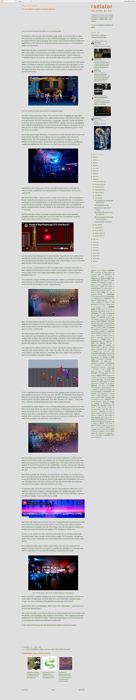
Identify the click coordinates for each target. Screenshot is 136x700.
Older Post (82, 690)
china (109, 290)
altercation (94, 276)
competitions (110, 296)
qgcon (97, 397)
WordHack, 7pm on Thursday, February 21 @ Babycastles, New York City (33, 675)
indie (93, 343)
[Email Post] (39, 647)
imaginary (93, 339)
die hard (110, 309)
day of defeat (96, 306)
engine (103, 313)
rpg (99, 407)
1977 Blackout (79, 123)
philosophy (94, 385)
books (102, 286)
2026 (94, 157)
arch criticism (106, 278)
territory (110, 419)
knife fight (111, 349)
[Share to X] (33, 647)
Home (53, 690)
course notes (101, 300)
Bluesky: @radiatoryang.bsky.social (98, 36)
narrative (94, 373)
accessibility (98, 272)
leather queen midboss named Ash (52, 272)
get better (96, 329)
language (95, 351)
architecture (95, 280)
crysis (92, 302)
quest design (94, 399)
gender (99, 327)
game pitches (100, 323)
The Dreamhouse (60, 38)
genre (41, 649)
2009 (94, 261)
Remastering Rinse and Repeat (103, 222)
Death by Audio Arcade (54, 36)
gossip (111, 329)
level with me (102, 355)
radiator (108, 399)
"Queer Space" (65, 606)
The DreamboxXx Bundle (101, 205)
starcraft (93, 415)
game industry (102, 321)
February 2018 (99, 233)
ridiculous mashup (52, 491)
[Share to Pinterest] (37, 647)
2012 (94, 253)
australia (102, 282)
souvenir (99, 413)
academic (111, 270)
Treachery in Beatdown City (67, 127)
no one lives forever (95, 377)
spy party (110, 413)
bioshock (105, 284)
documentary (102, 311)
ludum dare (107, 361)
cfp (98, 290)
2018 (94, 179)
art (105, 280)
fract (107, 319)
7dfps (104, 270)
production (104, 393)
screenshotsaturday (96, 409)
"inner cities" (78, 115)
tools (92, 427)
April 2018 (98, 228)
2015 (94, 245)
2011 (94, 256)
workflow (108, 435)
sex (104, 409)
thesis (110, 423)
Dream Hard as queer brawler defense (38, 8)
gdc (92, 327)
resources (106, 403)
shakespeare (93, 411)
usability (102, 431)
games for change (109, 323)
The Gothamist (70, 593)
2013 (94, 250)
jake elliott (99, 349)
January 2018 (99, 236)
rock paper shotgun (105, 405)
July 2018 (97, 195)
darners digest (110, 304)
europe (110, 315)
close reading (101, 292)
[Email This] (30, 647)
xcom (92, 437)
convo (92, 300)
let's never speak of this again (102, 352)
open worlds (103, 381)
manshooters (110, 363)
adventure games (96, 274)
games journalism (98, 325)
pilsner (103, 385)
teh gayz (101, 419)
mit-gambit (96, 369)
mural (99, 371)
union (107, 429)
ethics (98, 315)
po (113, 387)
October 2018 (99, 187)
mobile (102, 369)
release (67, 649)
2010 (94, 258)
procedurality (107, 391)
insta (111, 343)
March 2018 (98, 230)
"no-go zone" (57, 120)
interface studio (95, 347)
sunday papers (108, 415)
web (92, 435)
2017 (94, 239)
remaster (112, 401)
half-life (102, 331)
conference (107, 298)
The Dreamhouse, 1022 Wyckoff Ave (42, 615)
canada (93, 290)
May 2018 (98, 225)
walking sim (109, 433)
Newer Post (25, 690)
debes (104, 306)
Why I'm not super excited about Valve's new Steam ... (103, 218)
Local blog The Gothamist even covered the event (68, 548)
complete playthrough (76, 615)
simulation (102, 411)
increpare (109, 341)
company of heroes (100, 296)
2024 (94, 163)
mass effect (108, 365)
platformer (97, 387)
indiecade (102, 343)
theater (95, 423)
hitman (105, 335)
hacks (97, 331)
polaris (95, 389)
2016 (94, 242)
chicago (104, 290)
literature (108, 359)
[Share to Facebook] (35, 647)
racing (101, 399)
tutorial (108, 427)
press (109, 389)
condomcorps (97, 298)
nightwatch (110, 375)
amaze (102, 276)
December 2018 (99, 182)
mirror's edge (111, 367)
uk (103, 429)
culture (99, 302)
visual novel (101, 433)
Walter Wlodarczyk (59, 593)
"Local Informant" (41, 606)
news (99, 375)
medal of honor (102, 367)
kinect (105, 349)
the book (93, 421)
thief (92, 425)
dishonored (94, 311)
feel (109, 317)
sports (104, 413)
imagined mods (105, 339)
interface (108, 345)
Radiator (95, 19)
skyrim (110, 411)
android (110, 276)
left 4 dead (106, 351)
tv (113, 427)
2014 (94, 248)
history (47, 649)
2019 (94, 176)
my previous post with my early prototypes (37, 620)
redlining (68, 115)
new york (54, 649)
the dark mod (101, 421)
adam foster (108, 272)
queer (61, 649)
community (110, 294)
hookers (111, 335)
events (93, 317)
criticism (110, 300)
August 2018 (98, 192)
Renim (40, 491)
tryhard (102, 427)
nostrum (105, 377)
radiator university (96, 401)
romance (93, 407)
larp (101, 351)
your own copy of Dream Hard (46, 625)
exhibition (102, 317)
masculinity (98, 365)
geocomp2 (111, 327)
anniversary (94, 278)
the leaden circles (110, 421)
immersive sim (96, 341)
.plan (92, 270)
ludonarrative (95, 361)
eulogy (104, 315)
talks (93, 419)
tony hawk (110, 425)
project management (102, 395)
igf (111, 337)
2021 (94, 171)
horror (92, 337)
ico (107, 337)
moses (92, 371)
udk (100, 429)
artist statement (32, 649)
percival (110, 383)
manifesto (101, 363)
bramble (110, 286)
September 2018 (99, 190)
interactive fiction (96, 345)
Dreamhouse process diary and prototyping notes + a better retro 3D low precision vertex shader (65, 676)
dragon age (110, 311)
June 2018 (98, 198)
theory (102, 423)
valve (107, 431)
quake (102, 397)
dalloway (107, 302)
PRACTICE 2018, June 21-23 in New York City (103, 213)
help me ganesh (106, 333)
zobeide (98, 437)
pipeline (111, 385)
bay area (99, 284)
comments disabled (96, 294)
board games (94, 286)
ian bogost (100, 337)
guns (92, 331)
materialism (94, 367)
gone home (105, 329)
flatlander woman (98, 319)
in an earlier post (60, 55)
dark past (102, 304)
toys (97, 427)
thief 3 (98, 425)
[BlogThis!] (32, 647)
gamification (109, 325)
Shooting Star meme (68, 491)
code (111, 292)
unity (112, 429)
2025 (94, 160)
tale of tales (109, 417)
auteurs (110, 282)
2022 (94, 168)
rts (105, 407)
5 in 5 (98, 270)
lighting (105, 357)
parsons (102, 383)
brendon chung (95, 288)
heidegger (98, 333)
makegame (94, 363)
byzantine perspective (108, 288)
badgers (93, 284)
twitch (94, 429)
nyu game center (98, 379)
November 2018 (99, 184)
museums (108, 371)
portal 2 (102, 389)
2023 (94, 165)
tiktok (104, 425)
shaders (111, 409)
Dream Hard (57, 31)
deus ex (103, 309)
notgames (111, 377)
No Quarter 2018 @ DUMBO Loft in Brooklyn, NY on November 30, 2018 (49, 675)
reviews (93, 405)
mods (109, 369)
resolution (96, 403)
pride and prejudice (96, 391)
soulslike (93, 413)
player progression (106, 387)
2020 (94, 174)
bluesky (111, 284)
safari (110, 407)
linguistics (101, 359)
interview (104, 347)
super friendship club (97, 417)
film (113, 317)
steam (99, 415)
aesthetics (107, 274)
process (93, 393)
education (94, 313)
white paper (99, 435)
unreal (96, 431)
